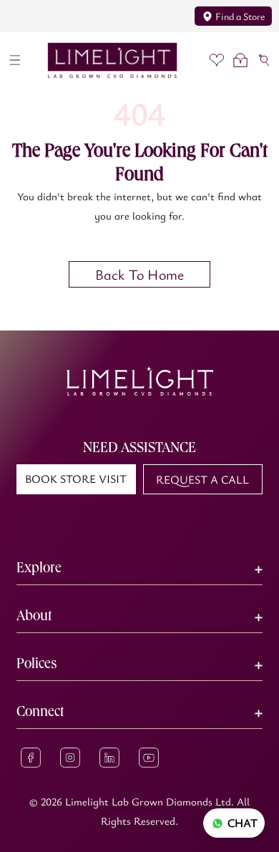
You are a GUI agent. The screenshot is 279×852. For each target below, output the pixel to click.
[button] (15, 60)
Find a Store (240, 16)
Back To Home (139, 274)
